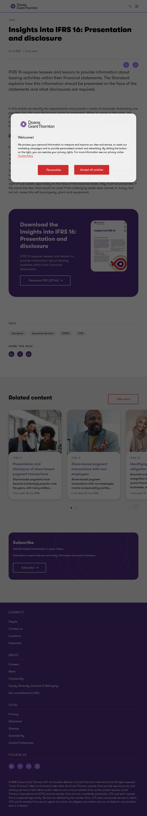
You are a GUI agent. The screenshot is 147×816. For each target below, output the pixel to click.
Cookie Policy (25, 156)
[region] (73, 148)
